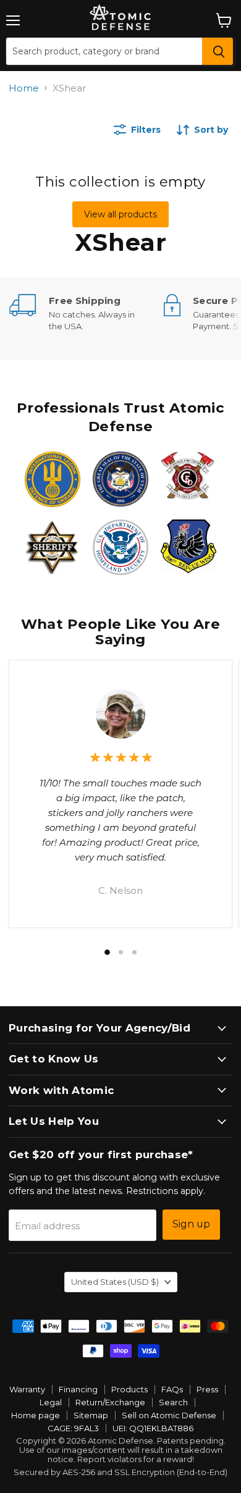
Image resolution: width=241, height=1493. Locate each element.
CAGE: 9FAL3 (73, 1428)
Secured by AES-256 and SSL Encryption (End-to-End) (120, 1472)
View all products (120, 214)
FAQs (172, 1389)
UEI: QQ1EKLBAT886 (152, 1428)
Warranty (27, 1389)
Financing (78, 1389)
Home (24, 88)
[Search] (217, 51)
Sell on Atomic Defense (169, 1415)
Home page (35, 1415)
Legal (51, 1402)
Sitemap (91, 1415)
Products (129, 1389)
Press (207, 1389)
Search (173, 1402)
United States (115, 1282)
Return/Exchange (110, 1402)
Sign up (191, 1224)
